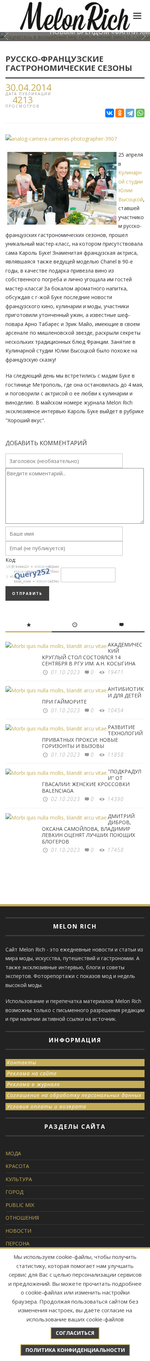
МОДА (13, 1153)
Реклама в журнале (33, 1084)
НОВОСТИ (18, 1230)
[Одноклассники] (119, 113)
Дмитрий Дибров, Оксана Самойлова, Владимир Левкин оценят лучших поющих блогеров (88, 829)
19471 (115, 672)
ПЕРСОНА (17, 1243)
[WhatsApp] (140, 113)
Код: (10, 559)
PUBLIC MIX (19, 1204)
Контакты (21, 1062)
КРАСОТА (17, 1166)
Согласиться (75, 1332)
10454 (115, 710)
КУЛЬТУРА (18, 1179)
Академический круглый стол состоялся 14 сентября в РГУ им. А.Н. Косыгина (92, 654)
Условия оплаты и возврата (46, 1106)
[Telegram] (130, 113)
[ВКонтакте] (109, 113)
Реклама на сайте (32, 1073)
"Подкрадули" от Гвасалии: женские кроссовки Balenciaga (91, 781)
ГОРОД (14, 1191)
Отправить (27, 593)
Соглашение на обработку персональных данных (74, 1095)
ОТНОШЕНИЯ (22, 1217)
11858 (115, 754)
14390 (115, 799)
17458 (115, 849)
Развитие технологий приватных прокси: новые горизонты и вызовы (92, 737)
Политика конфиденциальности (75, 1349)
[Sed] (61, 138)
